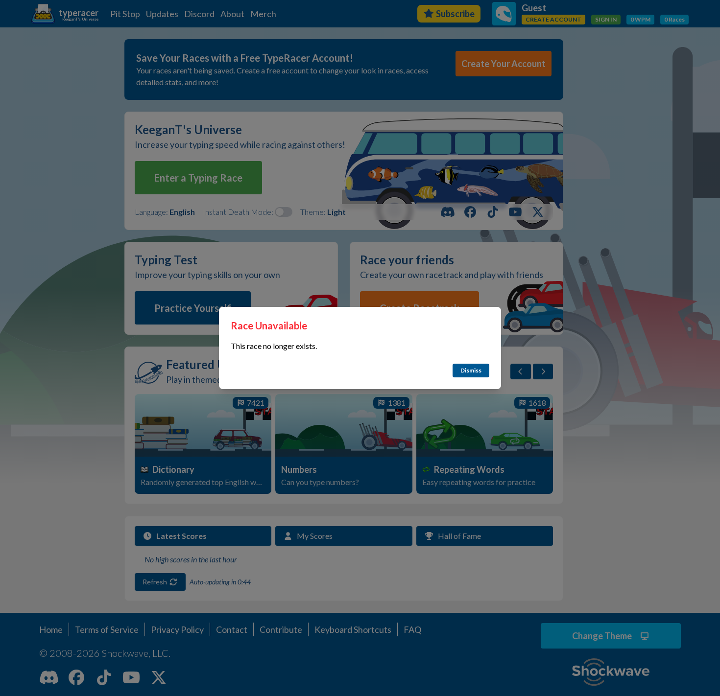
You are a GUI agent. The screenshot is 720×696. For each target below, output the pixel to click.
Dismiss (470, 370)
